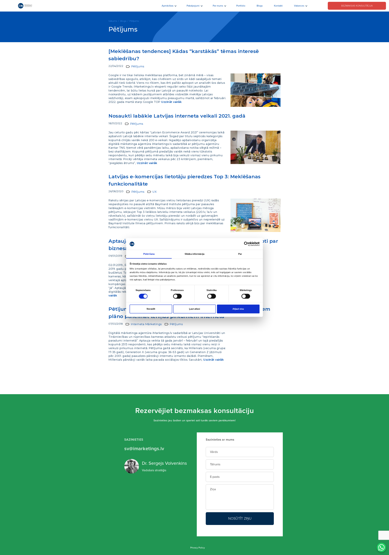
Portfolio (240, 5)
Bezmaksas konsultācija (357, 5)
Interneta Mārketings (146, 324)
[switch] (177, 296)
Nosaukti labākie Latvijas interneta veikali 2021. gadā (176, 116)
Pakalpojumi (193, 5)
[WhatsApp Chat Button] (381, 547)
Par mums (218, 5)
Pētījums (137, 66)
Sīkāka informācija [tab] (194, 254)
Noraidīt (151, 309)
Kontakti (278, 5)
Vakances (299, 5)
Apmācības (167, 5)
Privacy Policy (197, 547)
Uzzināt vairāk (171, 102)
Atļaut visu (238, 309)
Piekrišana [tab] (149, 254)
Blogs (260, 5)
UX (154, 191)
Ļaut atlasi (194, 309)
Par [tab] (240, 254)
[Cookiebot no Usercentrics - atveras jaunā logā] (246, 244)
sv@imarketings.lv (144, 449)
